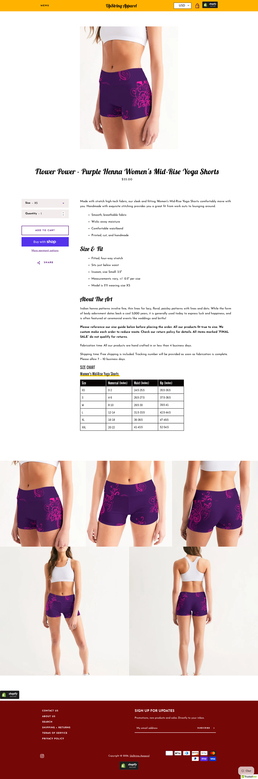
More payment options (45, 250)
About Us (48, 716)
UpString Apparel (121, 5)
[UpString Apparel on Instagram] (42, 755)
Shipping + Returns (56, 728)
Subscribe (204, 728)
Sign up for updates (155, 711)
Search (47, 722)
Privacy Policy (53, 739)
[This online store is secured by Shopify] (210, 6)
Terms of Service (54, 733)
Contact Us (50, 711)
